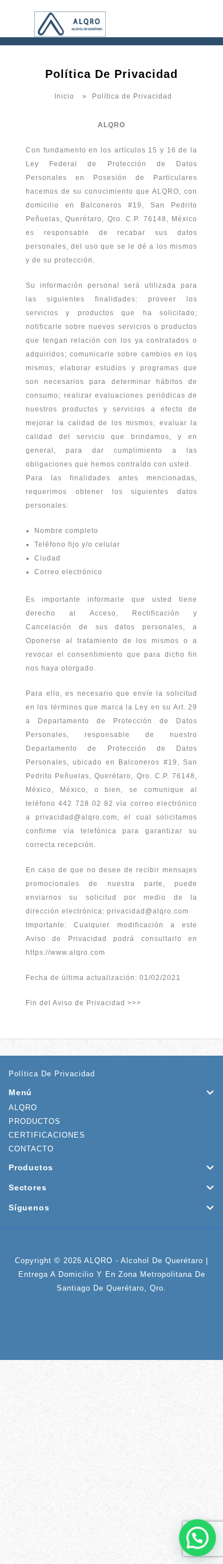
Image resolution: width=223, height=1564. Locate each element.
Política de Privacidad (52, 1073)
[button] (198, 1539)
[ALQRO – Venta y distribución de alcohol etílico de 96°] (70, 23)
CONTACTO (31, 1148)
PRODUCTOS (35, 1121)
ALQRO (23, 1107)
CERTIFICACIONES (47, 1135)
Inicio (64, 96)
